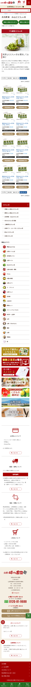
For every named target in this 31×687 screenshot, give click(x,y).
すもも (8, 274)
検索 (29, 10)
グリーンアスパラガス (12, 310)
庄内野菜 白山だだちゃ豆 (11, 216)
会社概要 (4, 663)
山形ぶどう (10, 283)
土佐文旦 (9, 301)
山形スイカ (10, 260)
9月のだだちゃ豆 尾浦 (10, 220)
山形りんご (10, 292)
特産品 (8, 337)
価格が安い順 (16, 78)
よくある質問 (5, 667)
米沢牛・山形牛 (11, 314)
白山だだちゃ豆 (11, 265)
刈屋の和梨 (10, 278)
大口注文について (6, 670)
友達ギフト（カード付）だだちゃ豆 (14, 228)
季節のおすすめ (11, 247)
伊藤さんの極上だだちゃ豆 (11, 209)
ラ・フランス (10, 287)
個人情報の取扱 (6, 676)
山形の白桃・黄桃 (11, 269)
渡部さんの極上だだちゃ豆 (11, 213)
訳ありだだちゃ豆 (9, 232)
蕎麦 (8, 328)
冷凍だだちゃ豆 (9, 236)
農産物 (5, 13)
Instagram (16, 592)
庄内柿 (8, 296)
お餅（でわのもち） (12, 323)
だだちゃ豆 (11, 13)
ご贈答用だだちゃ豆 (10, 224)
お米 (8, 319)
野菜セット (10, 305)
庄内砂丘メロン (11, 256)
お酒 (8, 332)
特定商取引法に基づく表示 (8, 673)
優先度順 (10, 78)
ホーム (1, 13)
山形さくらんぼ (11, 251)
